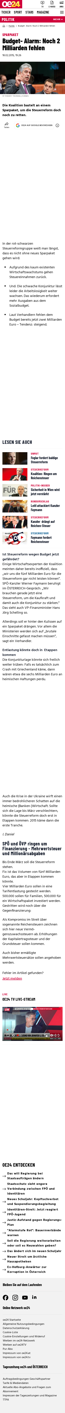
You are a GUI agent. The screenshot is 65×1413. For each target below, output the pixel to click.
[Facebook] (5, 1297)
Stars (29, 12)
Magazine (43, 12)
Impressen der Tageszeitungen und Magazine (30, 1395)
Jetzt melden (12, 978)
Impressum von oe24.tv (17, 1357)
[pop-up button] (51, 1035)
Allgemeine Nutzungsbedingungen (23, 1324)
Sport (18, 12)
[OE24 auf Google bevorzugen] (57, 125)
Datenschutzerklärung (16, 1328)
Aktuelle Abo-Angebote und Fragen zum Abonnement (27, 1389)
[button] (8, 1035)
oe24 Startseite (12, 1320)
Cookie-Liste (10, 1332)
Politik (8, 19)
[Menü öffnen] (61, 12)
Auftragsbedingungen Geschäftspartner (26, 1379)
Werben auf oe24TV (14, 1345)
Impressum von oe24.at (17, 1353)
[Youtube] (25, 1297)
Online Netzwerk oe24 (16, 1308)
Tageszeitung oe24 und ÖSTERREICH (25, 1367)
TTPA (6, 1400)
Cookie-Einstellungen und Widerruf (24, 1336)
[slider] (20, 1035)
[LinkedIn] (34, 1297)
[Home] (3, 26)
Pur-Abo (8, 1349)
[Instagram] (15, 1297)
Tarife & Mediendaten (16, 1383)
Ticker (5, 12)
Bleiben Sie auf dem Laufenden (22, 1285)
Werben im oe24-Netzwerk (19, 1341)
